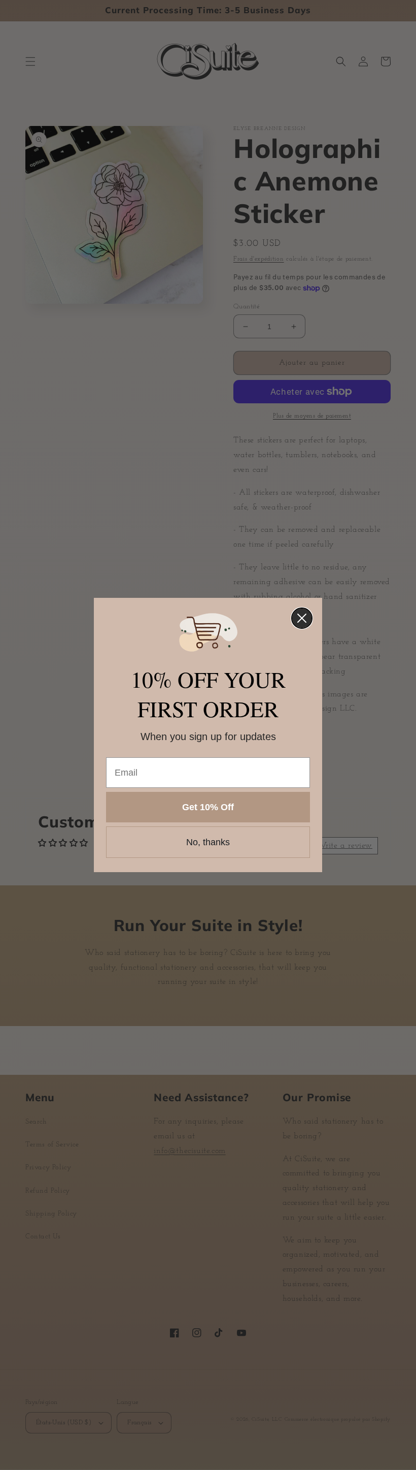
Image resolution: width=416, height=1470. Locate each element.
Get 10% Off (208, 807)
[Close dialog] (302, 618)
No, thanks (208, 842)
